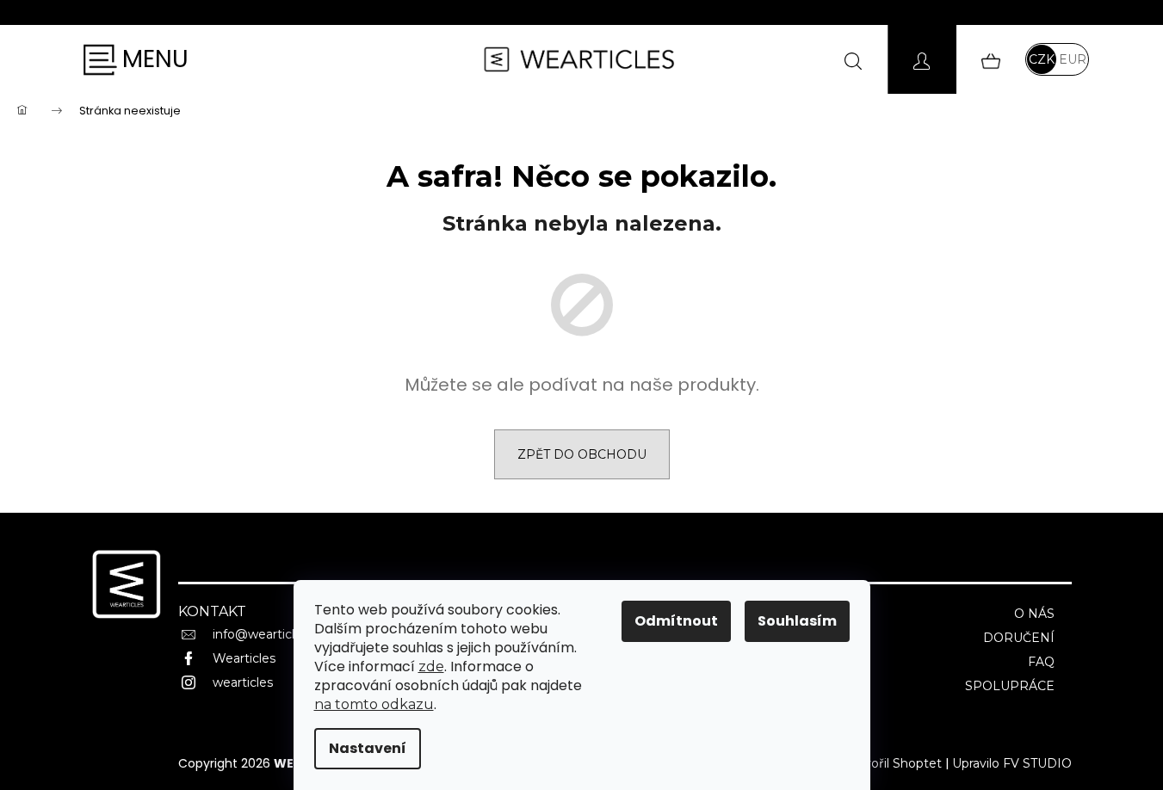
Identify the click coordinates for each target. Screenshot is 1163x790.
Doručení (1019, 637)
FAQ (1041, 662)
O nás (1034, 613)
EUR (1072, 59)
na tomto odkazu (374, 704)
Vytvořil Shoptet (893, 763)
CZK (1042, 59)
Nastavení (367, 748)
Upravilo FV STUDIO (1012, 763)
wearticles (243, 682)
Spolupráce (1010, 686)
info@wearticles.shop (276, 634)
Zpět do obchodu (581, 454)
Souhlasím (797, 621)
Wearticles (244, 658)
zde (431, 666)
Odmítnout (676, 621)
